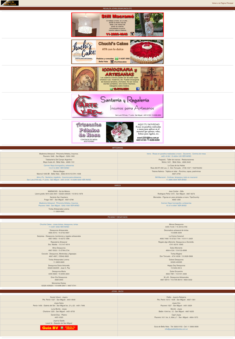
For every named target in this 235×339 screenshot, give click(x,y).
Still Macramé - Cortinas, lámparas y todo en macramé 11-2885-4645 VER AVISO (176, 178)
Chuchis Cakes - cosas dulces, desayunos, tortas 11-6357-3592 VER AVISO (59, 225)
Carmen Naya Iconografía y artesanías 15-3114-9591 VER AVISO (59, 166)
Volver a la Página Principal (222, 3)
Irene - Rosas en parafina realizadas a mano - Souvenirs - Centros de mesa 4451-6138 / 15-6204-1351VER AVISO (176, 154)
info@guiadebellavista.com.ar (176, 329)
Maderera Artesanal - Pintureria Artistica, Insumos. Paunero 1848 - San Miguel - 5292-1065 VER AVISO (59, 204)
